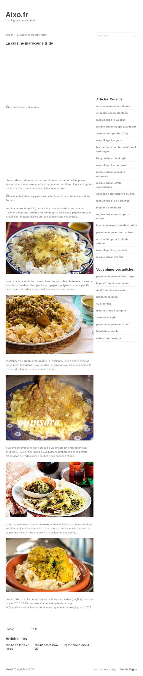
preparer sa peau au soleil (112, 324)
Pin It (34, 628)
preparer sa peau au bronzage (115, 276)
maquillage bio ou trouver (112, 200)
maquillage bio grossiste (112, 250)
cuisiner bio (103, 303)
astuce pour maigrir (108, 338)
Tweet (10, 628)
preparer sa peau (107, 296)
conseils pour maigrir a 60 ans (115, 193)
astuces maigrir (106, 317)
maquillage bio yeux (109, 140)
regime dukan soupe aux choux (116, 126)
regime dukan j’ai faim (110, 256)
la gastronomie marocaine (112, 283)
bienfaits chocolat (107, 331)
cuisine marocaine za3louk (113, 105)
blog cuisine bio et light (111, 158)
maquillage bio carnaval (111, 165)
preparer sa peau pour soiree (114, 232)
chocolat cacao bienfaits (112, 112)
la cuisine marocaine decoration (116, 225)
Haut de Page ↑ (128, 669)
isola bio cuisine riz (108, 207)
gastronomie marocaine (111, 289)
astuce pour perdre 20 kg (112, 133)
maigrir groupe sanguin (111, 310)
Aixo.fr (17, 15)
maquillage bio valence (111, 119)
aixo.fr (9, 34)
